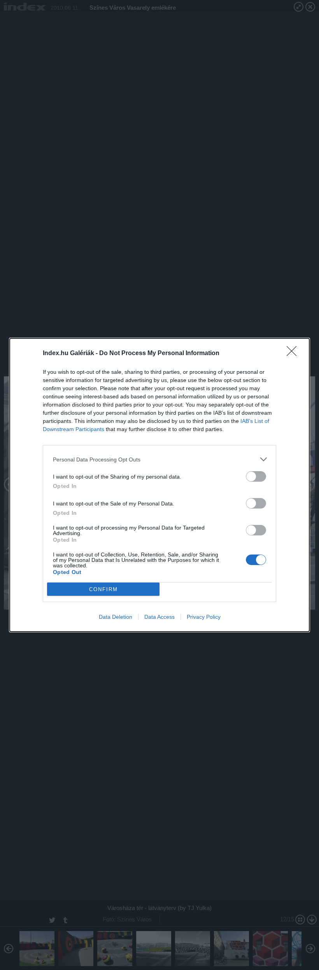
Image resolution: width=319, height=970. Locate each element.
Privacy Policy (204, 617)
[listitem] (159, 459)
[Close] (294, 353)
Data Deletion (115, 617)
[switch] (256, 476)
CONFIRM (103, 589)
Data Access (159, 617)
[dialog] (159, 485)
